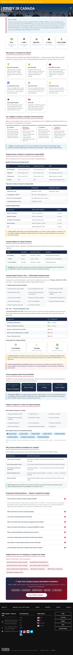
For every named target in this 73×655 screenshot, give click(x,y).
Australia (42, 623)
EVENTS (58, 607)
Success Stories (63, 628)
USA (41, 617)
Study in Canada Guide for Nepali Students (17, 569)
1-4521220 (6, 628)
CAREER (37, 607)
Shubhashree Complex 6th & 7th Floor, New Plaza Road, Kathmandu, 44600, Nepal (11, 621)
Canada (42, 625)
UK (40, 620)
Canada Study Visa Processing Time (39, 562)
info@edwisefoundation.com (11, 631)
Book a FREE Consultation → (36, 595)
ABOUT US (4, 607)
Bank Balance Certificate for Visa (15, 572)
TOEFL (21, 617)
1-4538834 (12, 628)
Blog (63, 613)
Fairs (63, 625)
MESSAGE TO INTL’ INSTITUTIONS (21, 607)
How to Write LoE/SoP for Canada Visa (39, 565)
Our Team (63, 617)
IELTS (21, 620)
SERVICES (47, 607)
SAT (21, 622)
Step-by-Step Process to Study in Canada (17, 562)
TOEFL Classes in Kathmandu (55, 569)
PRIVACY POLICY (45, 650)
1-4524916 (14, 627)
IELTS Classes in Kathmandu (38, 569)
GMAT (21, 627)
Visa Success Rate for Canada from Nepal (17, 565)
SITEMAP (53, 650)
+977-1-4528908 (8, 627)
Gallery (63, 621)
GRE (20, 625)
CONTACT (68, 607)
